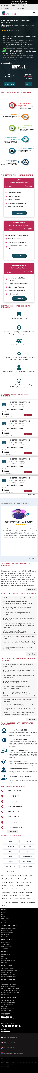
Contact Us (4, 922)
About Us (3, 912)
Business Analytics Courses (9, 970)
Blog (2, 956)
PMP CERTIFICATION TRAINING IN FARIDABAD (13, 89)
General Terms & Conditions (9, 928)
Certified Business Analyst (8, 984)
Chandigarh (19, 885)
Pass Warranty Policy (7, 930)
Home (2, 89)
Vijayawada (31, 902)
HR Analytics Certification (8, 986)
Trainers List (4, 948)
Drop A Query (20, 8)
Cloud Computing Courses (8, 976)
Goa (13, 889)
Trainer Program (6, 944)
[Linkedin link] (13, 1026)
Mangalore (13, 895)
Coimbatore (6, 889)
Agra (22, 882)
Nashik (4, 899)
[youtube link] (16, 1026)
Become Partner (5, 942)
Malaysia (11, 846)
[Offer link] (19, 2)
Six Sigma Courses (6, 972)
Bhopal (4, 885)
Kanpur (14, 892)
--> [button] (2, 531)
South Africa (27, 866)
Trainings (3, 920)
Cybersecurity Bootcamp (8, 960)
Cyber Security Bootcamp (21, 6)
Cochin (26, 885)
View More (31, 589)
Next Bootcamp (5, 954)
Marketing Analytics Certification (10, 988)
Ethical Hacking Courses (8, 974)
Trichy (28, 899)
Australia (10, 871)
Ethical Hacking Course (7, 1008)
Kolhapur (21, 892)
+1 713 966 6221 (7, 8)
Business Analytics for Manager (10, 992)
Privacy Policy (5, 934)
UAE (10, 856)
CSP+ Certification (6, 982)
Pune (17, 882)
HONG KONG (27, 846)
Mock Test (4, 962)
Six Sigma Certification (7, 1004)
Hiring (3, 916)
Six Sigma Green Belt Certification (10, 990)
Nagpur (28, 895)
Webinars (4, 958)
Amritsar (29, 882)
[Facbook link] (6, 1026)
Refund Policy (5, 936)
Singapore (27, 841)
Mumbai (11, 882)
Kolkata (4, 882)
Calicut (11, 885)
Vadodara (14, 902)
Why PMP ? (4, 32)
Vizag (4, 905)
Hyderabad (26, 879)
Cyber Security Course (7, 1000)
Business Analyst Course (8, 1002)
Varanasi (22, 902)
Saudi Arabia (27, 856)
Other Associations (6, 946)
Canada (10, 861)
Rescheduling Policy (7, 932)
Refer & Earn (6, 6)
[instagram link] (3, 1026)
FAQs (2, 914)
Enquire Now (9, 84)
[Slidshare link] (20, 1026)
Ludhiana (5, 895)
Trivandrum (6, 902)
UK (27, 851)
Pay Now (29, 84)
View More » (32, 494)
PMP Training (5, 994)
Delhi (19, 879)
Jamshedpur (6, 892)
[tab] (19, 598)
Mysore (21, 895)
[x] (9, 1026)
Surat (16, 899)
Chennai (13, 879)
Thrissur (22, 899)
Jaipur (24, 889)
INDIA (10, 851)
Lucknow (29, 892)
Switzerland (27, 861)
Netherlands (10, 866)
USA (10, 841)
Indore (18, 889)
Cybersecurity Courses (7, 968)
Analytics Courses (6, 1010)
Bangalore (5, 879)
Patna (10, 899)
